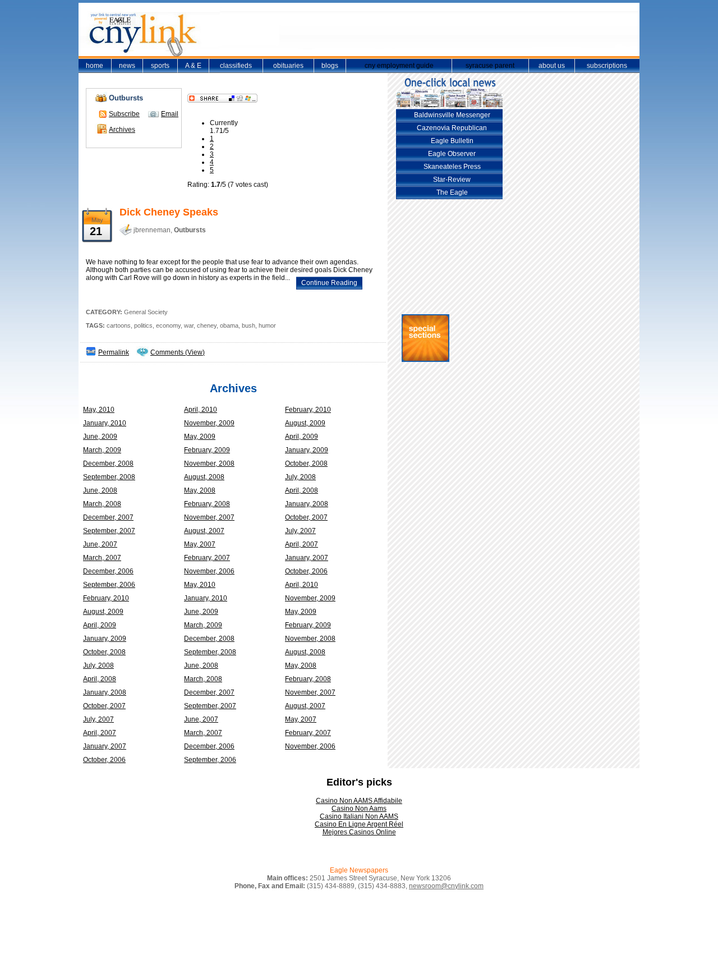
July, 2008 (300, 477)
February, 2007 (207, 558)
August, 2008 (204, 477)
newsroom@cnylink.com (446, 886)
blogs (329, 66)
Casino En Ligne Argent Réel (359, 824)
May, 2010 (98, 410)
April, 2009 (301, 436)
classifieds (236, 66)
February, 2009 (207, 450)
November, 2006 (209, 571)
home (94, 66)
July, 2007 (300, 531)
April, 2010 (200, 410)
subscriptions (607, 66)
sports (160, 66)
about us (551, 66)
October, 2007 (306, 517)
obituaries (288, 66)
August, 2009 (305, 423)
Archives (122, 130)
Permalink (113, 352)
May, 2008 (199, 490)
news (127, 66)
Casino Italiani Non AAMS (359, 816)
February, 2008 (207, 504)
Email (169, 114)
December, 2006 (108, 571)
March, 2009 (102, 450)
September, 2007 (109, 531)
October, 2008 (306, 463)
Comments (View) (177, 352)
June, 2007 (100, 544)
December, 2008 (108, 463)
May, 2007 (199, 544)
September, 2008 (109, 477)
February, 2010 (308, 410)
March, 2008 (102, 504)
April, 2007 (301, 544)
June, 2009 (100, 436)
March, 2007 (102, 558)
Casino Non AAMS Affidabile (359, 801)
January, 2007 (306, 558)
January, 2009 (306, 450)
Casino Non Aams (359, 808)
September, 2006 (109, 585)
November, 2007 (209, 517)
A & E (193, 66)
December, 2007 (108, 517)
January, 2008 (306, 504)
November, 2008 (209, 463)
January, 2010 (104, 423)
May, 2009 (199, 436)
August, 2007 (204, 531)
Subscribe (124, 114)
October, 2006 (306, 571)
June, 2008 (100, 490)
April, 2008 (301, 490)
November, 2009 (209, 423)
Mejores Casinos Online (359, 832)
